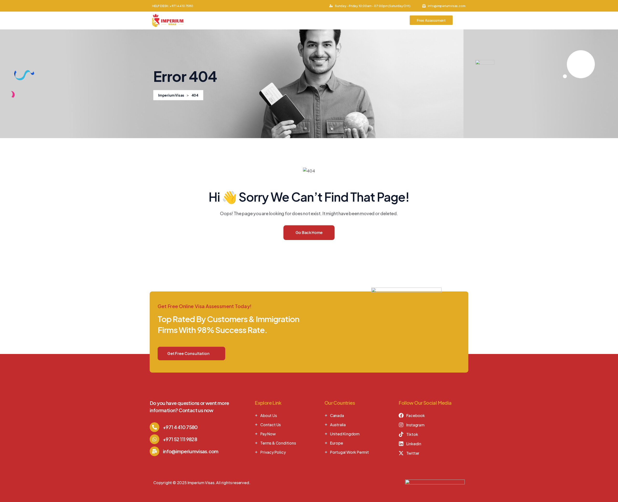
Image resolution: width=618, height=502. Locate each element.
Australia (338, 424)
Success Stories (359, 20)
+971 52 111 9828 (180, 439)
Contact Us (394, 20)
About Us (223, 20)
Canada (337, 415)
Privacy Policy (273, 452)
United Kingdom (344, 433)
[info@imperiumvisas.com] (154, 451)
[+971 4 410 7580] (154, 427)
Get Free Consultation (188, 353)
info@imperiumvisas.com (190, 451)
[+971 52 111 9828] (154, 439)
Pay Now (268, 433)
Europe (336, 442)
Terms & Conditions (278, 442)
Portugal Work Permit (349, 452)
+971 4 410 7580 (180, 427)
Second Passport (318, 20)
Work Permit (281, 20)
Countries (250, 20)
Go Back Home (309, 232)
